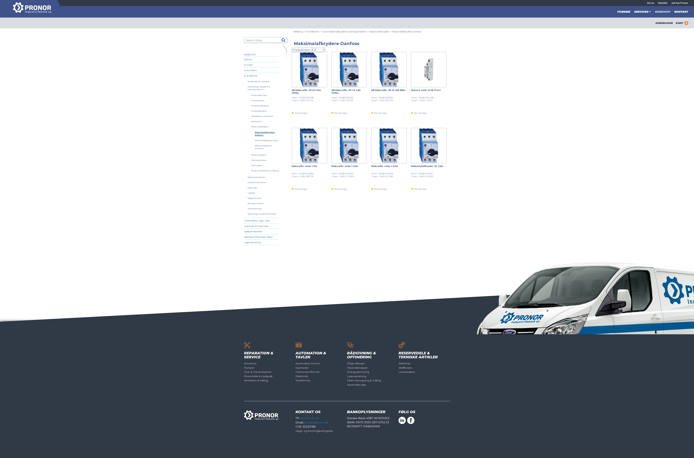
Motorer (248, 59)
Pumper (248, 64)
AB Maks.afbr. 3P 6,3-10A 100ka (306, 91)
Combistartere (257, 100)
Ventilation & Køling (256, 380)
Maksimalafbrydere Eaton (266, 140)
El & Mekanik (250, 75)
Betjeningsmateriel (256, 177)
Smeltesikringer (255, 208)
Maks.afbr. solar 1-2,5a (344, 166)
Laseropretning (356, 376)
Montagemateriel (256, 203)
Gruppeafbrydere (259, 111)
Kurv (681, 23)
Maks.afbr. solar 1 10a (304, 166)
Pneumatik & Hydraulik (258, 376)
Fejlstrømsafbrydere (260, 106)
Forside (623, 11)
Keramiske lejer (356, 384)
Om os (650, 3)
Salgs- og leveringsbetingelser (314, 430)
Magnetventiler (255, 198)
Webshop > (299, 31)
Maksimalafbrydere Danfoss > (407, 31)
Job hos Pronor (680, 3)
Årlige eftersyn (356, 363)
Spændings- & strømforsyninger (262, 214)
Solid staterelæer (258, 160)
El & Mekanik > (313, 31)
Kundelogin (664, 23)
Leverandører (407, 371)
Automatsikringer (259, 95)
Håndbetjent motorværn (262, 116)
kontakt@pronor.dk (316, 422)
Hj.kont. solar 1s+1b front (426, 90)
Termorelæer (257, 165)
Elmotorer (250, 363)
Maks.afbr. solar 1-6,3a (384, 166)
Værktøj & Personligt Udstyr (258, 237)
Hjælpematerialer (253, 231)
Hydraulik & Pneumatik (256, 226)
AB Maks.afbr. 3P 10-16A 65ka (388, 90)
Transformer (302, 380)
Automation (250, 70)
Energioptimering (358, 371)
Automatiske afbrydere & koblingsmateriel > (345, 31)
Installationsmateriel (257, 182)
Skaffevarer (405, 367)
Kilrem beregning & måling (364, 380)
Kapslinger (252, 187)
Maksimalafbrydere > (380, 31)
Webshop (662, 11)
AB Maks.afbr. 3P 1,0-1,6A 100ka (346, 91)
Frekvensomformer (307, 371)
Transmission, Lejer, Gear (257, 220)
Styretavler (302, 367)
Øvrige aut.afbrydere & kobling (265, 170)
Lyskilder (251, 193)
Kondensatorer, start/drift (259, 81)
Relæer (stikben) (258, 155)
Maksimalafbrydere (260, 127)
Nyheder (663, 3)
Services (641, 11)
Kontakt (681, 11)
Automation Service (307, 363)
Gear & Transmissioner (258, 371)
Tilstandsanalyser (357, 367)
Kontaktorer (256, 121)
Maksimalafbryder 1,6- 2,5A (427, 166)
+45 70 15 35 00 (309, 418)
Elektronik (301, 376)
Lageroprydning (252, 242)
